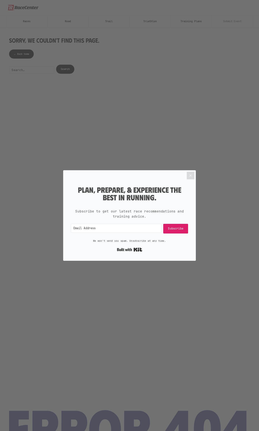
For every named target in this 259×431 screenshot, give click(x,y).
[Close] (190, 175)
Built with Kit (129, 249)
